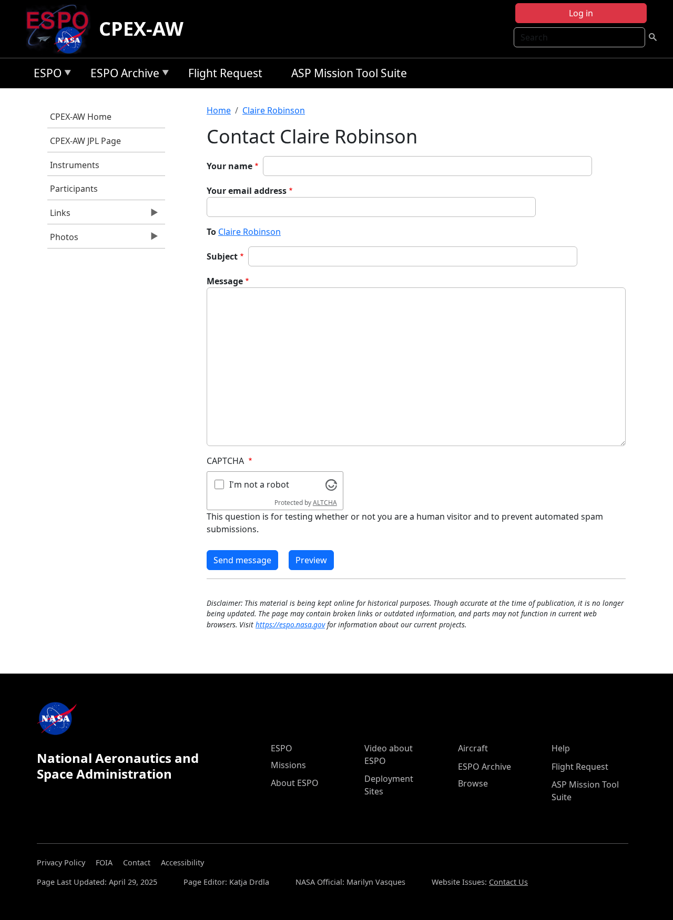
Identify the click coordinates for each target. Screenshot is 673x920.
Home (219, 110)
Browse (473, 783)
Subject (222, 256)
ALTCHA (325, 502)
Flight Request (225, 73)
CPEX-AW (141, 29)
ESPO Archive (122, 75)
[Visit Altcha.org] (331, 484)
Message (225, 281)
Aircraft (473, 748)
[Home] (61, 29)
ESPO (45, 75)
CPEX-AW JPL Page (85, 141)
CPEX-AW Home (80, 116)
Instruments (74, 165)
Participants (74, 188)
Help (561, 748)
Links (58, 215)
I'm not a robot (259, 484)
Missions (288, 765)
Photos (62, 239)
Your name (229, 166)
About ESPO (295, 783)
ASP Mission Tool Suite (349, 73)
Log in (581, 13)
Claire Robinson (273, 110)
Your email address (247, 191)
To (211, 231)
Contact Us (508, 882)
